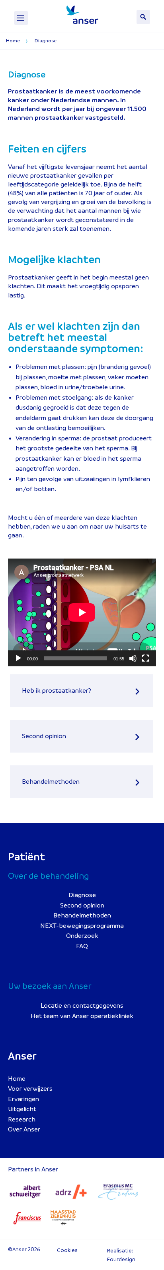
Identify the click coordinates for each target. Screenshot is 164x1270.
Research (21, 1119)
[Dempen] (133, 658)
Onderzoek (82, 935)
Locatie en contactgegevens (82, 1005)
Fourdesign (121, 1259)
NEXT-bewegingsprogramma (82, 925)
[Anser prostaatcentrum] (82, 15)
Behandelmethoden (51, 781)
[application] (82, 612)
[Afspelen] (18, 658)
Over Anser (24, 1129)
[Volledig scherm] (146, 658)
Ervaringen (23, 1099)
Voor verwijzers (30, 1088)
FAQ (82, 946)
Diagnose (82, 895)
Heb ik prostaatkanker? (56, 690)
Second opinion (44, 736)
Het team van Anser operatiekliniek (82, 1016)
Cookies (67, 1250)
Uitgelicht (22, 1109)
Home (16, 1078)
